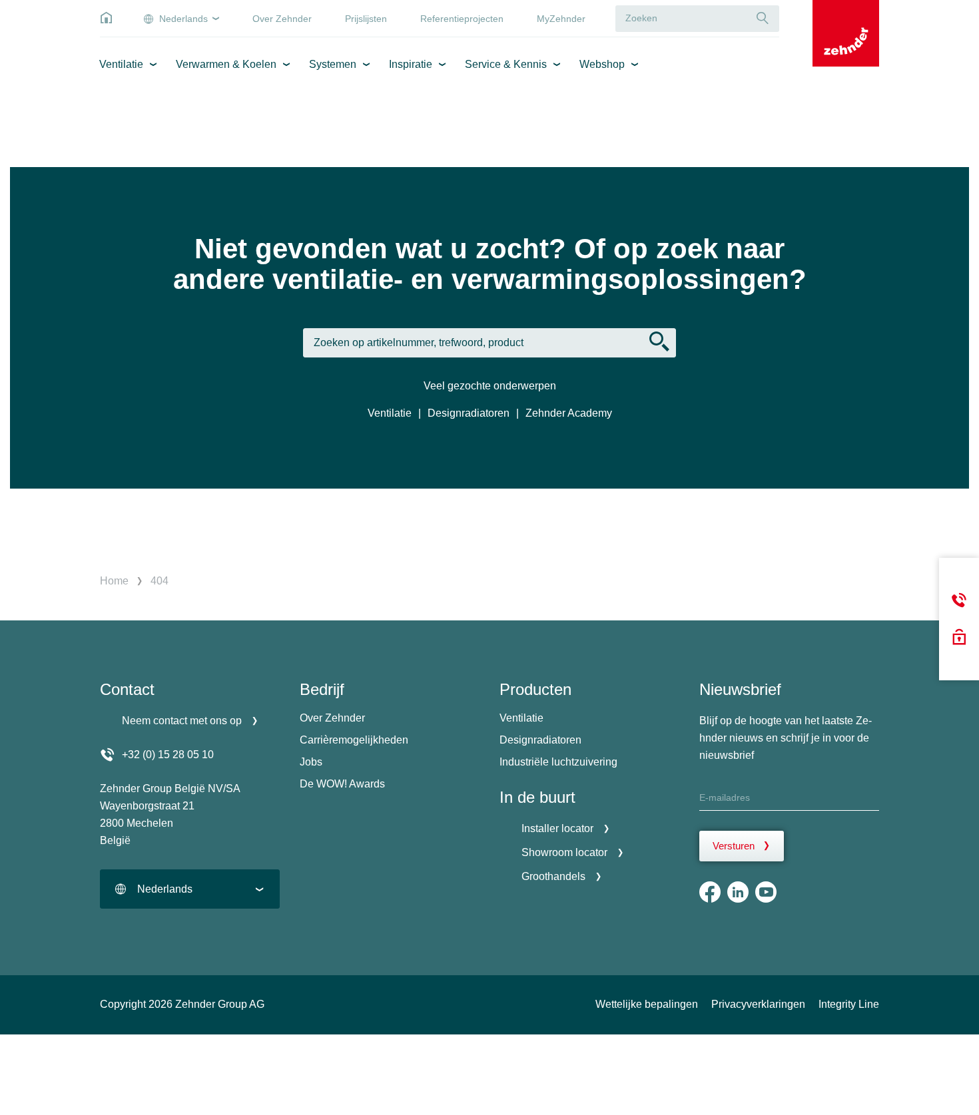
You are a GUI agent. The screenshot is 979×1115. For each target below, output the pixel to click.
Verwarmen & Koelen (226, 64)
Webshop (602, 64)
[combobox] (190, 889)
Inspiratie (410, 64)
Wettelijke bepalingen (646, 1004)
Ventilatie (121, 64)
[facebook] (710, 892)
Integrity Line (848, 1004)
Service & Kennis (506, 64)
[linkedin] (738, 892)
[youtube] (766, 892)
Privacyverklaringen (758, 1004)
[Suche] (763, 18)
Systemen (332, 64)
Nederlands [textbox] (164, 889)
